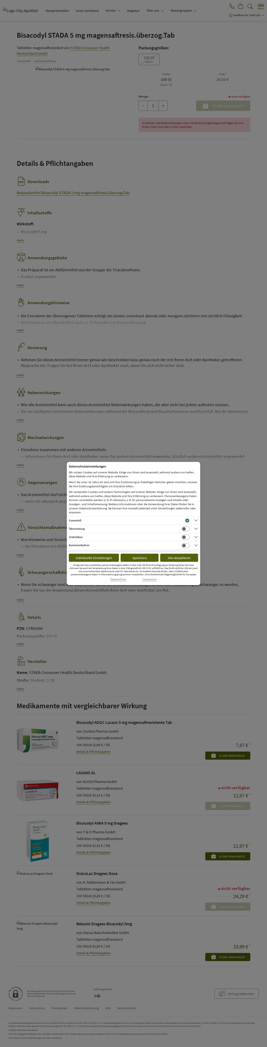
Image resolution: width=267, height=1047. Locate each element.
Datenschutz (118, 579)
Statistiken (76, 537)
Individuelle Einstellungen (94, 558)
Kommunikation (79, 545)
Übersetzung (77, 529)
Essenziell (75, 520)
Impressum (149, 579)
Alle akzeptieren (179, 558)
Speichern (139, 558)
